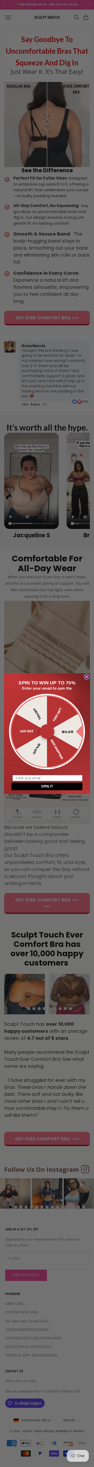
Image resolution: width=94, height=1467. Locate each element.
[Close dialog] (86, 676)
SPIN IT (47, 786)
